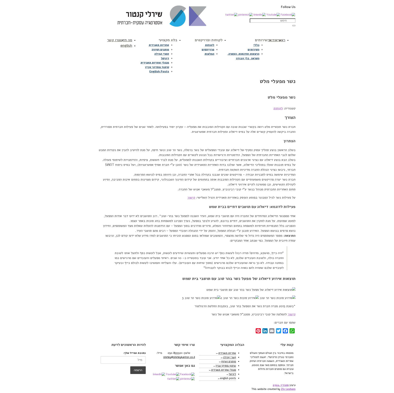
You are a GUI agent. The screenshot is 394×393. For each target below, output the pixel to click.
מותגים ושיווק (160, 49)
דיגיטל (165, 58)
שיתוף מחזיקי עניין (157, 67)
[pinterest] (245, 15)
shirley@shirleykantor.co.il (179, 357)
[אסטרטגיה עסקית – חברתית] (197, 18)
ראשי (281, 39)
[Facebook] (288, 15)
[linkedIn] (259, 15)
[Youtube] (273, 15)
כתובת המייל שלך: (134, 353)
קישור (191, 197)
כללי (256, 45)
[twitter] (231, 15)
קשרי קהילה (161, 54)
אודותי (272, 39)
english (126, 45)
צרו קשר (113, 39)
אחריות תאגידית (159, 45)
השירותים (253, 49)
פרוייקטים (208, 49)
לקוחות (209, 45)
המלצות (209, 54)
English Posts (159, 71)
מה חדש (126, 39)
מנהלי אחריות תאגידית (155, 63)
